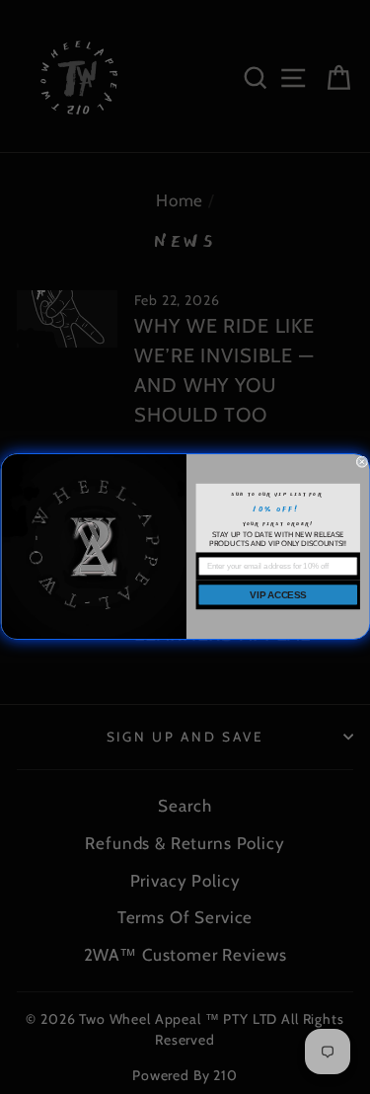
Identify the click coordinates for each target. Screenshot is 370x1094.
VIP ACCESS (278, 594)
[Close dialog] (362, 462)
